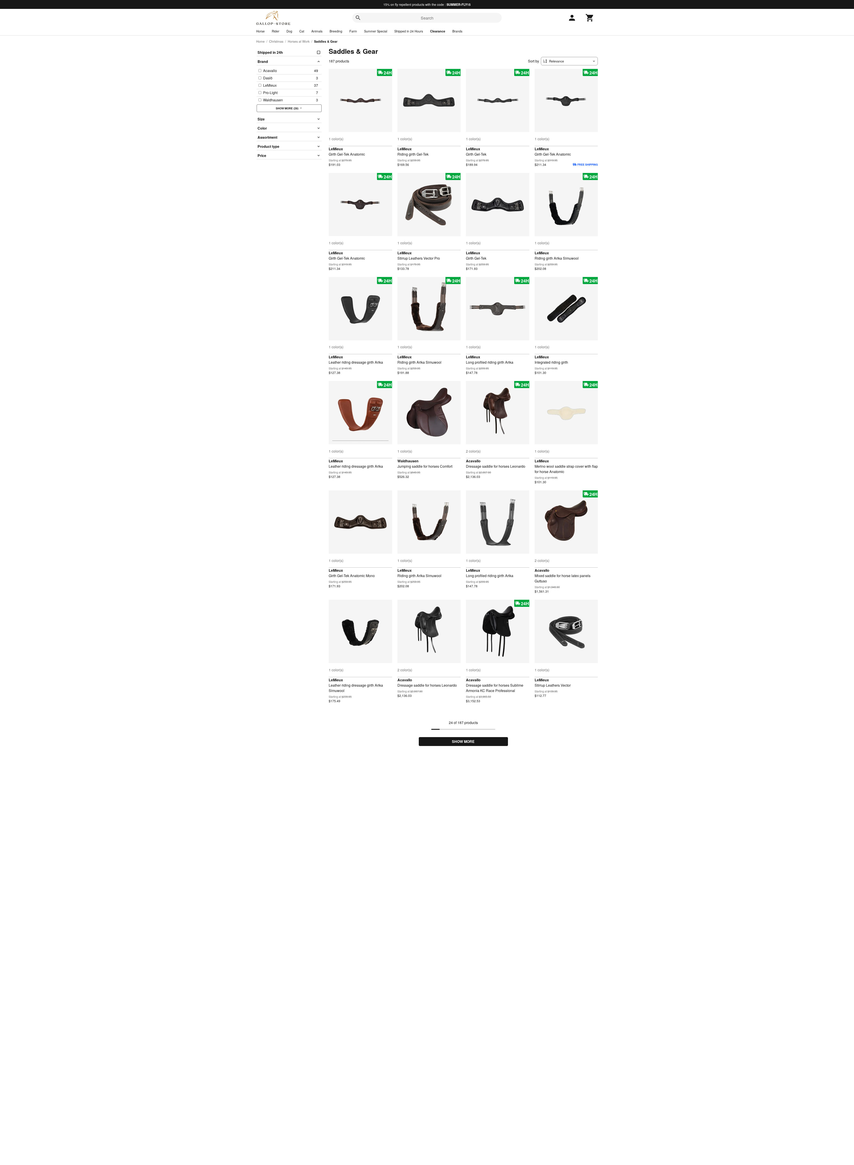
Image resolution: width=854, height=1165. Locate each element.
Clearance (437, 31)
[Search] (358, 18)
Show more (463, 741)
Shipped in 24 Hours (408, 31)
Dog (289, 31)
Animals (316, 31)
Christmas (276, 41)
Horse (260, 31)
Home (260, 41)
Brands (457, 31)
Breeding (336, 31)
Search (427, 18)
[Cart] (589, 17)
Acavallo (473, 460)
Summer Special (375, 31)
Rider (275, 31)
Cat (301, 31)
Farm (353, 31)
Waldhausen (408, 460)
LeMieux (336, 148)
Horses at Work (299, 41)
